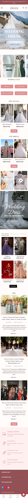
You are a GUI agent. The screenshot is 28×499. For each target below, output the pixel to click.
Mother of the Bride (7, 93)
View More (13, 286)
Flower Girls (21, 86)
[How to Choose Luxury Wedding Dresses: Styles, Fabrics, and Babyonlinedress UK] (14, 346)
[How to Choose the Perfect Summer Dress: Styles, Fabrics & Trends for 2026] (14, 305)
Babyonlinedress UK (18, 322)
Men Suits (7, 86)
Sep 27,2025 (8, 407)
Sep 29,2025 (8, 322)
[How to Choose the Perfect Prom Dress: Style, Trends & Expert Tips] (14, 390)
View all (14, 131)
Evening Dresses (21, 93)
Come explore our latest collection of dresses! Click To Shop (14, 2)
